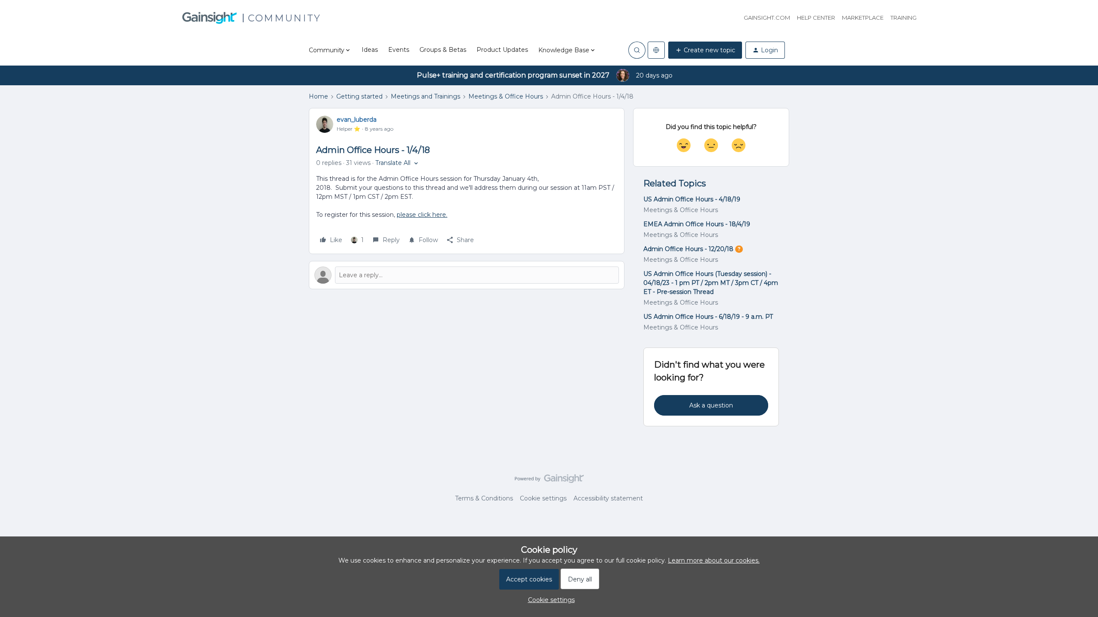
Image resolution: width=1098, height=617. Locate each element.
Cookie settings (543, 498)
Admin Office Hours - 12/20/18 (688, 249)
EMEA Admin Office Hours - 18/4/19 (696, 224)
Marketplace (863, 17)
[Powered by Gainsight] (549, 480)
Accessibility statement (608, 498)
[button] (705, 50)
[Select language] (656, 50)
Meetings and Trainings (425, 96)
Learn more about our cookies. (714, 560)
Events (398, 50)
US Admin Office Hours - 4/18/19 (691, 199)
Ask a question (711, 405)
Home (318, 96)
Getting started (359, 96)
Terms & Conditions (484, 498)
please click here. (422, 215)
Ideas (370, 50)
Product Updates (502, 50)
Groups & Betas (442, 50)
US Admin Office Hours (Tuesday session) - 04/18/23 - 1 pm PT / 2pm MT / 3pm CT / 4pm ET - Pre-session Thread (710, 283)
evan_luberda (357, 119)
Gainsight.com (767, 17)
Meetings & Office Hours (505, 96)
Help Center (816, 17)
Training (903, 17)
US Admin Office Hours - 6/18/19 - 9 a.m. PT (708, 316)
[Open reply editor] (466, 275)
